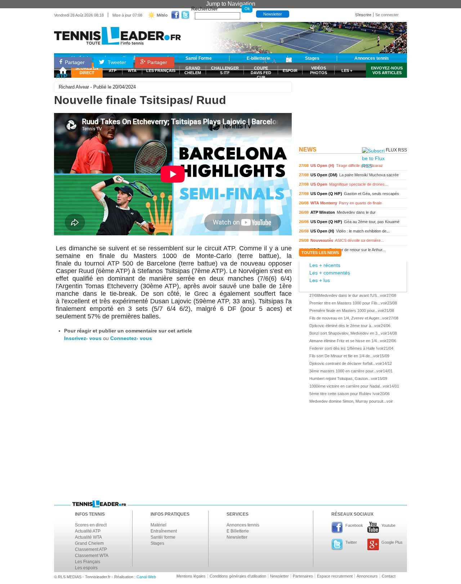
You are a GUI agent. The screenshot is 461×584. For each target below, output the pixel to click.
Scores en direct (91, 525)
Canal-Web (146, 577)
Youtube (388, 525)
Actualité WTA (88, 537)
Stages (157, 543)
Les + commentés (329, 273)
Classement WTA (91, 555)
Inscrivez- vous (83, 338)
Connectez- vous (131, 338)
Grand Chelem (89, 543)
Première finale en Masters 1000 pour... (343, 310)
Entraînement (164, 531)
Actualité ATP (87, 531)
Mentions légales (191, 576)
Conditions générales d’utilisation (238, 576)
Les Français (87, 561)
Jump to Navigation (230, 4)
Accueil (62, 70)
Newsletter (272, 14)
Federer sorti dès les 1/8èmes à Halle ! (343, 348)
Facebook (354, 525)
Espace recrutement (335, 576)
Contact (388, 576)
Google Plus (392, 542)
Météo (162, 15)
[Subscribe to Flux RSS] (373, 158)
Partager (75, 62)
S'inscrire (363, 15)
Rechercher (204, 9)
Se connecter (387, 15)
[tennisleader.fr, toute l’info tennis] (117, 33)
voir (353, 165)
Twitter (351, 542)
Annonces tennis (243, 525)
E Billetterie (238, 531)
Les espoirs (86, 567)
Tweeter (116, 62)
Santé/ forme (163, 537)
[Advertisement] (353, 98)
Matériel (158, 525)
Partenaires (303, 576)
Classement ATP (91, 549)
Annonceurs (367, 576)
